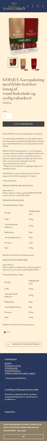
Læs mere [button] (21, 431)
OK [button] (23, 437)
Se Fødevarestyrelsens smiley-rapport (20, 373)
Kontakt (8, 363)
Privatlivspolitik (11, 368)
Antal (5, 111)
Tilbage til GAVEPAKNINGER (25, 344)
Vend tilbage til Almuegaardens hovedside (21, 390)
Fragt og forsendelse (13, 366)
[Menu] (42, 6)
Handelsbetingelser (13, 371)
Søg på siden (10, 412)
